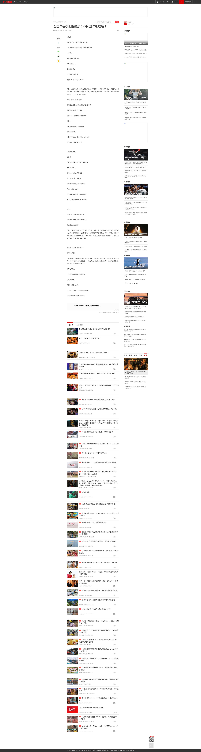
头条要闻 (127, 87)
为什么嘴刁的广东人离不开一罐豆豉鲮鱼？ (94, 352)
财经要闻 (127, 147)
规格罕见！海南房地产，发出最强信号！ (87, 305)
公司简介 (90, 750)
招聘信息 (99, 750)
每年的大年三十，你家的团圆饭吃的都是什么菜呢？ (100, 462)
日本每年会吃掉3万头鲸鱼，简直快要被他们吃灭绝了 (100, 590)
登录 (181, 1)
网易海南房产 (61, 22)
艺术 (130, 355)
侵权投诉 (132, 750)
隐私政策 (108, 750)
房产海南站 (116, 310)
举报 (118, 30)
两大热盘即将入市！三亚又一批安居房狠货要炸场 (136, 50)
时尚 (135, 355)
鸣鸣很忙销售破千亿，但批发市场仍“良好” (135, 167)
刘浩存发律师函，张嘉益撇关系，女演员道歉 (136, 246)
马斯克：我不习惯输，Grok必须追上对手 (135, 271)
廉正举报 (127, 750)
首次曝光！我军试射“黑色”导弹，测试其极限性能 (99, 541)
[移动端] (157, 1)
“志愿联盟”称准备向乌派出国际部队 (91, 707)
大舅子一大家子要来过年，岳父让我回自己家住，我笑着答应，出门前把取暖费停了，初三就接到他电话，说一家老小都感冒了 (98, 423)
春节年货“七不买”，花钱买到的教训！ (95, 523)
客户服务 (104, 750)
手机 (140, 355)
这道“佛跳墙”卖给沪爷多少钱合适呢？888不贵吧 (98, 504)
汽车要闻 (127, 291)
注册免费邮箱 (188, 1)
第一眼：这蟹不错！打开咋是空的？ (94, 453)
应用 (20, 1)
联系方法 (95, 750)
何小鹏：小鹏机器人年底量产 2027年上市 (135, 279)
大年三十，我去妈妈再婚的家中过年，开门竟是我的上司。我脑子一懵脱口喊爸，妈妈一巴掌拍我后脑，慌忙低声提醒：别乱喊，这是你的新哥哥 (98, 483)
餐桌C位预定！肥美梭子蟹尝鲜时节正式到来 (94, 329)
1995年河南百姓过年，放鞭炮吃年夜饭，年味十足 (99, 409)
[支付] (173, 1)
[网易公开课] (162, 1)
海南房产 (127, 31)
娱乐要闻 (127, 222)
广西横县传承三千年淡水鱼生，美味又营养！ (97, 432)
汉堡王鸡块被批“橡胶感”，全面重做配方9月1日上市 (97, 373)
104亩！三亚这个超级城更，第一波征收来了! (136, 53)
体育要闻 (127, 182)
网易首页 (15, 1)
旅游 (125, 355)
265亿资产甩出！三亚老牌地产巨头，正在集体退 (136, 57)
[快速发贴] (58, 38)
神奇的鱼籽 (86, 492)
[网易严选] (168, 1)
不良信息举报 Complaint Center (118, 750)
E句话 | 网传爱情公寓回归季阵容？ (133, 237)
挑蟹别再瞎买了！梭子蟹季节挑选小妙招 (96, 609)
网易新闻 (130, 22)
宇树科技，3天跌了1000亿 (131, 283)
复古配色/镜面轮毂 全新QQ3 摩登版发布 (135, 317)
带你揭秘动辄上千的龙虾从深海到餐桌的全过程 (98, 600)
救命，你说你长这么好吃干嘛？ (90, 338)
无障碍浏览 (25, 1)
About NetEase (84, 750)
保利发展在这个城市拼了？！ (132, 46)
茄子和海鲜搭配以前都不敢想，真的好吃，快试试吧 (100, 562)
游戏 (145, 355)
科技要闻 (127, 255)
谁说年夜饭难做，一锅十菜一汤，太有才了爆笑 (98, 399)
